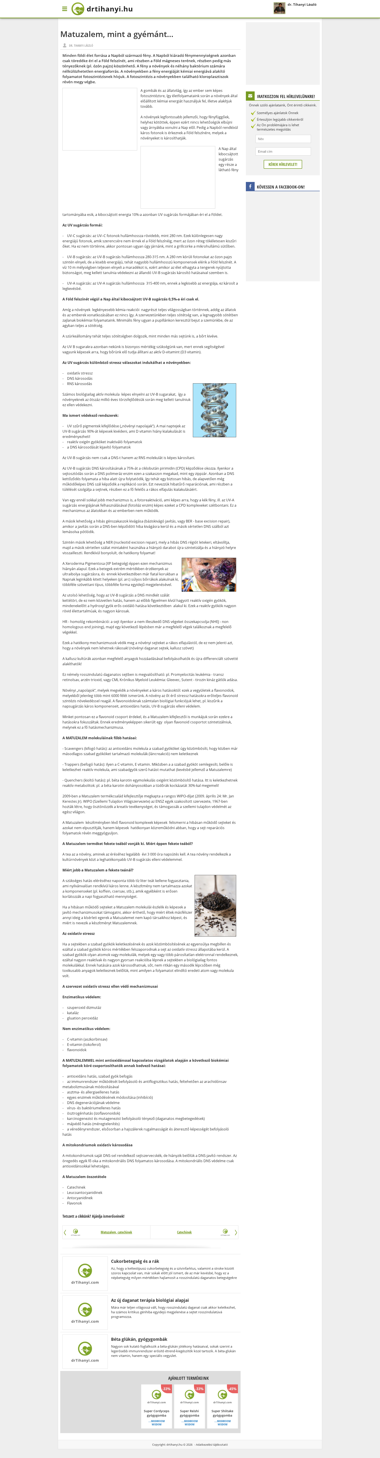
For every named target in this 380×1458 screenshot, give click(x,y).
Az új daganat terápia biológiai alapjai (150, 1300)
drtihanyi (110, 8)
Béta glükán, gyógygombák (139, 1339)
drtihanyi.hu (174, 1445)
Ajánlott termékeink (188, 1378)
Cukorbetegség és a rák (135, 1261)
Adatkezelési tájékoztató (212, 1445)
